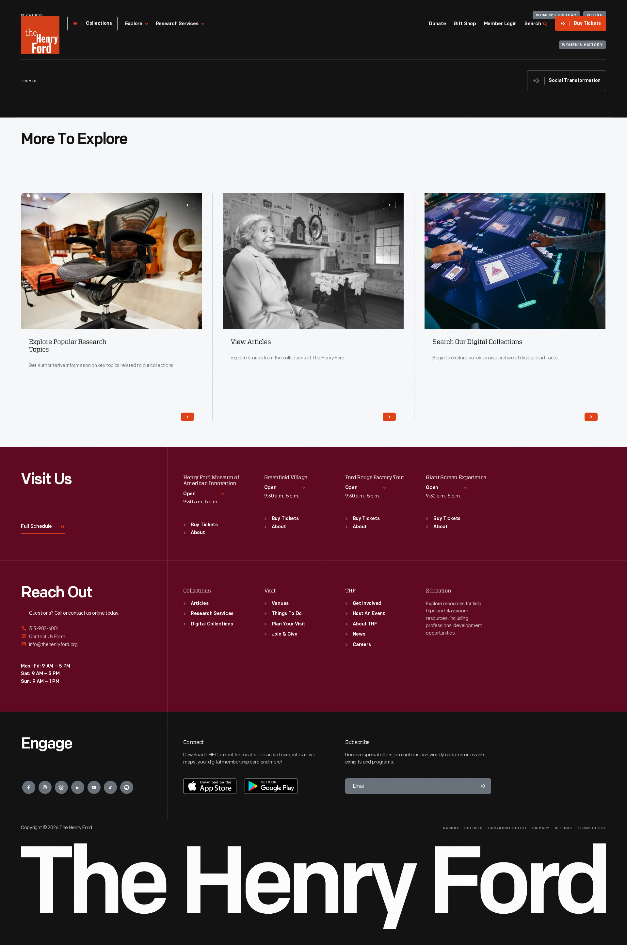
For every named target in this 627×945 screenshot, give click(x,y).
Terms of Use (592, 828)
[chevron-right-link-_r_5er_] (389, 417)
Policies (473, 828)
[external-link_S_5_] (86, 637)
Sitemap (563, 828)
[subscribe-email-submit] (483, 786)
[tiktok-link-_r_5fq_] (110, 787)
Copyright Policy (507, 828)
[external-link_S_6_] (86, 644)
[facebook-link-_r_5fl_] (28, 787)
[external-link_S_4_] (86, 629)
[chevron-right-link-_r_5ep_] (187, 417)
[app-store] (209, 786)
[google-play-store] (271, 786)
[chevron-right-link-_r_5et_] (591, 417)
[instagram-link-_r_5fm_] (45, 787)
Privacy (541, 828)
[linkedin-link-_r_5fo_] (77, 787)
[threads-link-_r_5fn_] (61, 787)
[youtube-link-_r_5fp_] (94, 787)
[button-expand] (187, 205)
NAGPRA (451, 828)
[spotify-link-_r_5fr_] (126, 787)
